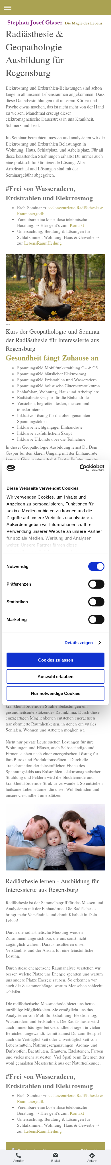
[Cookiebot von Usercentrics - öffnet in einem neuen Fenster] (79, 468)
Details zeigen (79, 642)
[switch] (96, 583)
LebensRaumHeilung (43, 243)
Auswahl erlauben (55, 676)
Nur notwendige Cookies (55, 693)
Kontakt (77, 225)
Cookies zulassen (55, 659)
